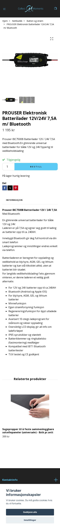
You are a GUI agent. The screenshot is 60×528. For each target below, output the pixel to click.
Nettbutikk (17, 20)
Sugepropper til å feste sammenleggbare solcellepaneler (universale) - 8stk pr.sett (28, 430)
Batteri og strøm (35, 20)
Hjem (5, 20)
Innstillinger (30, 520)
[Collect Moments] (30, 8)
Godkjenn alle (30, 512)
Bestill (36, 166)
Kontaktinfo (10, 479)
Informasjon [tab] (14, 200)
